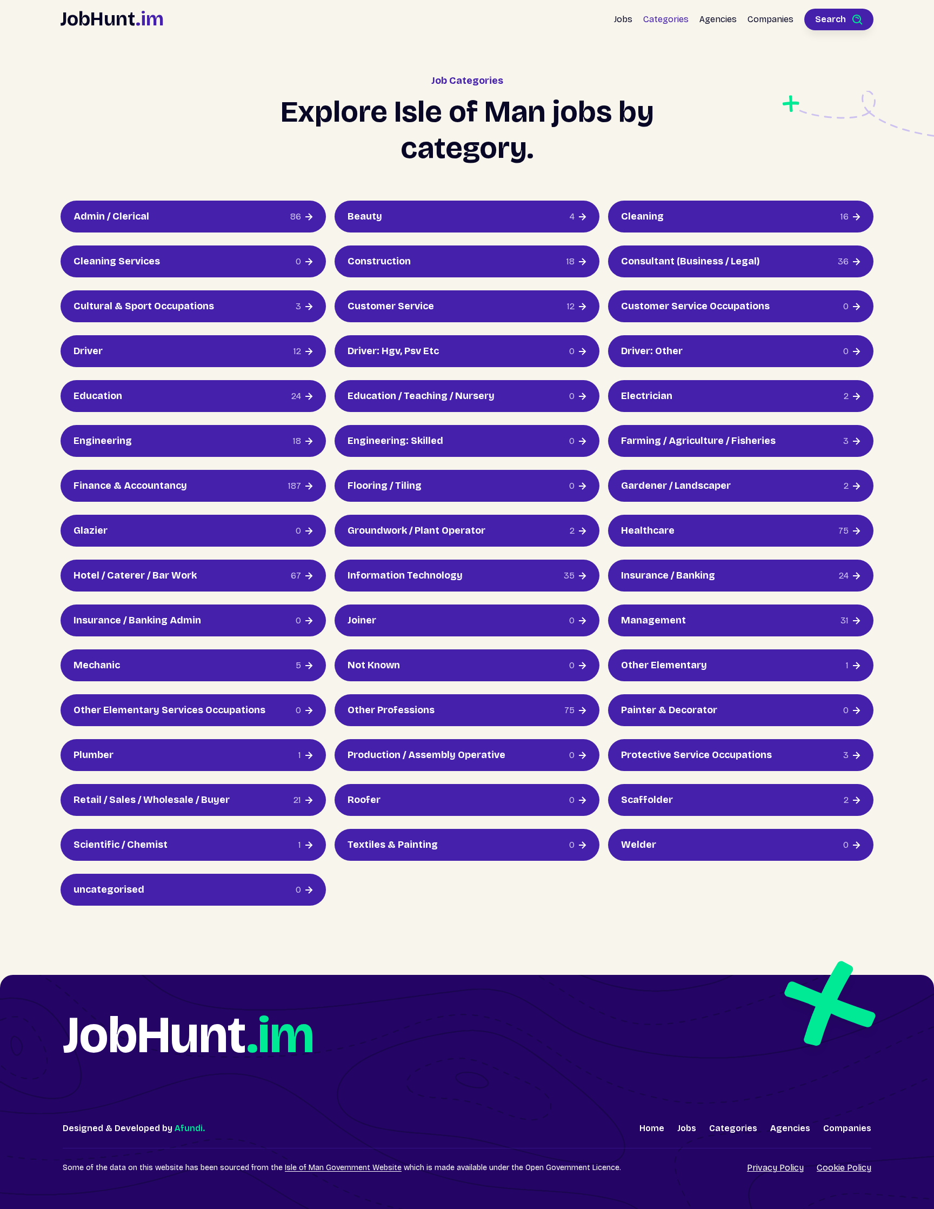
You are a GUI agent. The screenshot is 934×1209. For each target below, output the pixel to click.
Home (651, 1128)
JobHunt (112, 19)
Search (830, 19)
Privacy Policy (775, 1167)
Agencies (718, 19)
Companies (770, 19)
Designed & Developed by (134, 1128)
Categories (666, 19)
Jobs (623, 19)
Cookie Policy (844, 1167)
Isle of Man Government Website (343, 1167)
